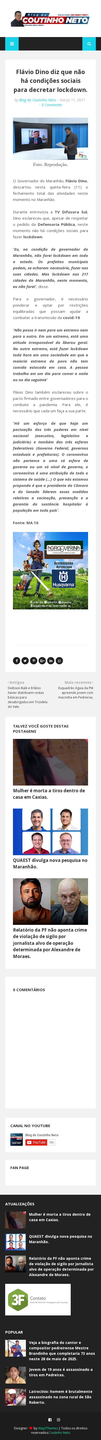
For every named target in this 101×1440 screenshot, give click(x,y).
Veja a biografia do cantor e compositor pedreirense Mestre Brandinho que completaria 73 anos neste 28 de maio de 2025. (62, 1350)
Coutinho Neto (59, 1432)
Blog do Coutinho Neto (37, 99)
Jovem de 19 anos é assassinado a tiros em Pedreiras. (61, 1372)
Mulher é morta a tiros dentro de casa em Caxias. (60, 1217)
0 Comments (52, 104)
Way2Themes (48, 1428)
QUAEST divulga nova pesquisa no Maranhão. (60, 1239)
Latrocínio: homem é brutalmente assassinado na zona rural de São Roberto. (60, 1397)
